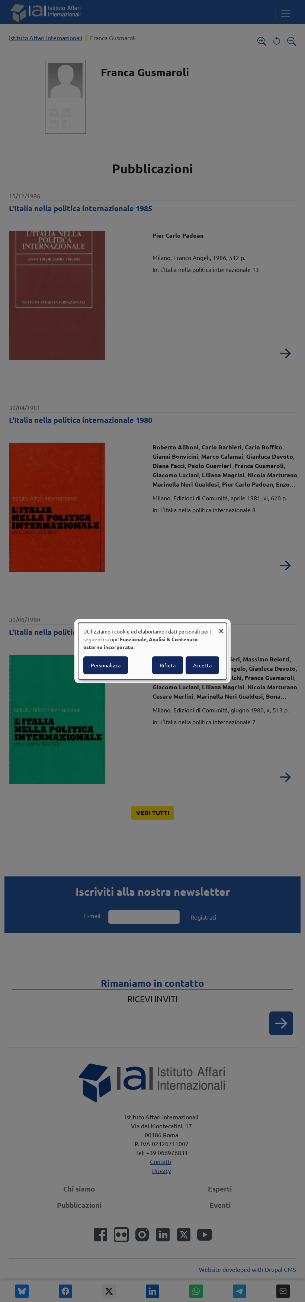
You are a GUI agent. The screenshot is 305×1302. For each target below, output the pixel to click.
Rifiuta (168, 665)
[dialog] (152, 651)
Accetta (202, 665)
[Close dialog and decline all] (221, 627)
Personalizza (106, 665)
